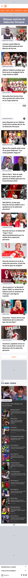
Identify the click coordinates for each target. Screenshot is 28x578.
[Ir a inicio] (5, 6)
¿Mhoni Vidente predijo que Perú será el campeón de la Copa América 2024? (13, 72)
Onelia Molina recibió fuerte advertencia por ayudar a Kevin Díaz (17, 457)
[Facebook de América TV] (21, 575)
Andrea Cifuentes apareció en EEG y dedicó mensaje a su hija (18, 492)
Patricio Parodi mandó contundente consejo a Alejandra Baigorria (18, 510)
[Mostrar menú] (2, 6)
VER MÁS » (14, 357)
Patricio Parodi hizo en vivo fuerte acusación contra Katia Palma (18, 447)
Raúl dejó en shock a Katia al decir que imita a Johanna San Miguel (18, 518)
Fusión (2, 10)
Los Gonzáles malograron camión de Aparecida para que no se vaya (18, 474)
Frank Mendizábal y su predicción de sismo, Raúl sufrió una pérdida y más (18, 413)
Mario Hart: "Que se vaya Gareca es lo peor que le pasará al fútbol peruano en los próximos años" (13, 177)
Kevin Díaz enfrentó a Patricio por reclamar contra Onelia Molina (18, 483)
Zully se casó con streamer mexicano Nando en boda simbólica (16, 422)
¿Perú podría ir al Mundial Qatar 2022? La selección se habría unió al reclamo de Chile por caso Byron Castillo (13, 291)
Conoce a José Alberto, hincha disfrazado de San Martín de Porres (12, 46)
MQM (25, 10)
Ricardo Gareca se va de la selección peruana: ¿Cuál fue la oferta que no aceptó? (13, 263)
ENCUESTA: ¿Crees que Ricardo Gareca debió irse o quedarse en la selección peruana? (13, 205)
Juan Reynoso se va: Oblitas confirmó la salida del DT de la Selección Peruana (13, 124)
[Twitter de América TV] (24, 575)
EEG (12, 10)
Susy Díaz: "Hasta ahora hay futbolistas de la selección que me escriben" (13, 320)
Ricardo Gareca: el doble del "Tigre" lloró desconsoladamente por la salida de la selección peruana (13, 235)
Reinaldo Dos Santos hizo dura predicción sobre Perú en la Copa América (13, 98)
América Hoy (18, 10)
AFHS (7, 10)
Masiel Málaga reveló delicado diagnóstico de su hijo (17, 439)
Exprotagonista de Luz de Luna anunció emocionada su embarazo (18, 430)
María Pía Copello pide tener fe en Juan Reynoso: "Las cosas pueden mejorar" (14, 150)
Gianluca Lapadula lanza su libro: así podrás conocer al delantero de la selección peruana (13, 347)
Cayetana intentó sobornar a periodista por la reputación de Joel (17, 466)
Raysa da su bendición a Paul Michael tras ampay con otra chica (18, 500)
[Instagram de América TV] (26, 575)
